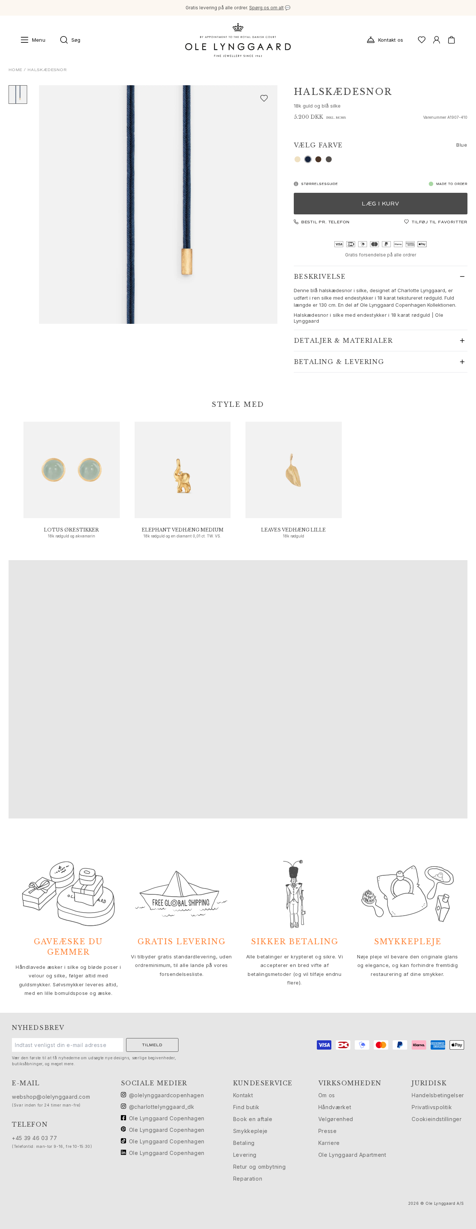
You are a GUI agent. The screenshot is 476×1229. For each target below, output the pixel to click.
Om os (326, 1095)
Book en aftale (253, 1119)
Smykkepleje (250, 1131)
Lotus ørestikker (71, 530)
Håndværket (334, 1107)
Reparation (247, 1178)
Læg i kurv (380, 204)
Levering (245, 1155)
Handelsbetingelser (438, 1095)
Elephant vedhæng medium (182, 530)
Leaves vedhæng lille (293, 530)
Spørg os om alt (266, 7)
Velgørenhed (335, 1119)
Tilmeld (152, 1045)
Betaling (244, 1143)
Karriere (329, 1143)
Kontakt (243, 1095)
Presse (327, 1131)
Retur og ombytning (259, 1166)
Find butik (246, 1107)
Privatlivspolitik (432, 1107)
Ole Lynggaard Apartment (352, 1155)
